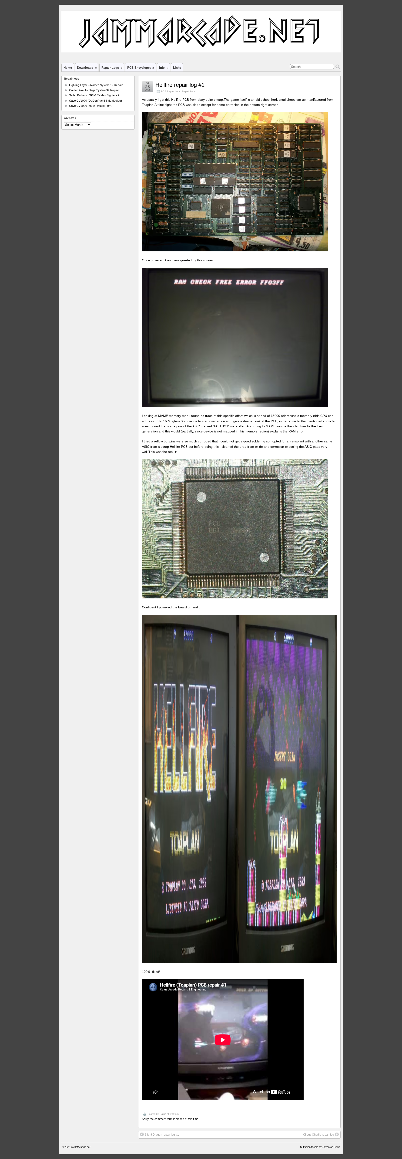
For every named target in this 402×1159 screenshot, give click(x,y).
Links (177, 67)
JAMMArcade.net (80, 1147)
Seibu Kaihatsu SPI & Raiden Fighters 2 (94, 95)
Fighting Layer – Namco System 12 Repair (96, 85)
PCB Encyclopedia (140, 67)
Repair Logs (189, 91)
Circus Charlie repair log (318, 1134)
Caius (163, 1114)
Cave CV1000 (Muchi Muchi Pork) (90, 105)
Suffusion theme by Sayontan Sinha (320, 1147)
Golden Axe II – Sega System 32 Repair (94, 90)
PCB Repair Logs (171, 91)
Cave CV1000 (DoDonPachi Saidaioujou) (95, 100)
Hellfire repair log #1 (179, 85)
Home (68, 67)
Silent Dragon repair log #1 (162, 1134)
